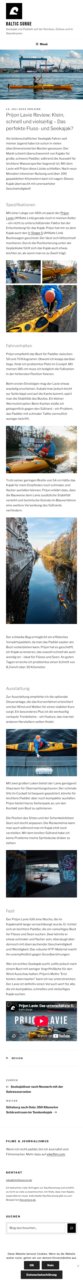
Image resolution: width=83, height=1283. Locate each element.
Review (17, 1058)
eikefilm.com (56, 1154)
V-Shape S (35, 233)
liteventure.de (28, 1199)
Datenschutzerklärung (41, 1274)
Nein (50, 1265)
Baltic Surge (19, 24)
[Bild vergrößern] (35, 265)
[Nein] (78, 1266)
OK (32, 1265)
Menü (44, 44)
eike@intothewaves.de (19, 1180)
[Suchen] (71, 1228)
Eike (37, 109)
